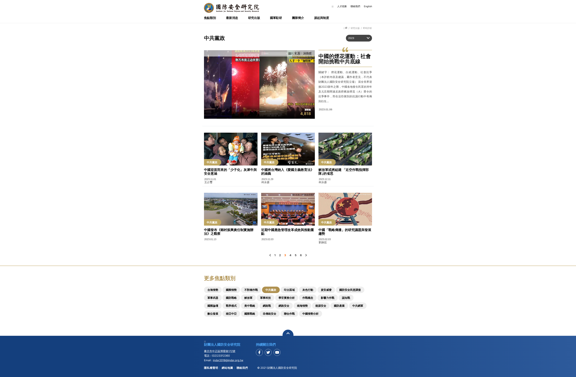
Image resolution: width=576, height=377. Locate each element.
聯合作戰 (289, 313)
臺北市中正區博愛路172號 (219, 351)
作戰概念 (307, 297)
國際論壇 (212, 305)
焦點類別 (210, 18)
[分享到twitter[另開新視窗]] (268, 352)
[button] (359, 38)
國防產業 (339, 305)
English (368, 6)
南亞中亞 (231, 313)
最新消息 (232, 18)
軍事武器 (212, 297)
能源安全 (320, 305)
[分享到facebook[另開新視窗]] (259, 352)
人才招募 (342, 6)
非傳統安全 (269, 313)
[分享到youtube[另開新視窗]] (277, 352)
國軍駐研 (276, 18)
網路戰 (267, 305)
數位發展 (212, 313)
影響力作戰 (327, 297)
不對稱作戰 (251, 289)
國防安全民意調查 (350, 289)
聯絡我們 (355, 6)
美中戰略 (249, 305)
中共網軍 (357, 305)
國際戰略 (249, 313)
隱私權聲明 (211, 367)
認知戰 (346, 297)
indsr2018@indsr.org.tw (228, 360)
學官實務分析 (287, 297)
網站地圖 (227, 367)
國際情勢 (231, 289)
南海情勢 (302, 305)
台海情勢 (212, 289)
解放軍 (248, 297)
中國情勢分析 (310, 313)
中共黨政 (271, 289)
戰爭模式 (231, 305)
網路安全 (284, 305)
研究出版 (254, 18)
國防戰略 (231, 297)
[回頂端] (288, 335)
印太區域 (289, 289)
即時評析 (367, 28)
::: (332, 6)
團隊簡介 (298, 18)
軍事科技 (265, 297)
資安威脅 (326, 289)
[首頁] (346, 28)
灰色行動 (307, 289)
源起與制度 (321, 18)
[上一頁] (270, 255)
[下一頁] (306, 255)
